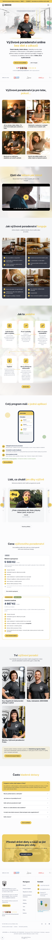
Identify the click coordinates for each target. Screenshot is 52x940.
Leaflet (39, 910)
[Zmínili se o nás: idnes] (19, 77)
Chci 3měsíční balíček (11, 635)
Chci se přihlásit (8, 462)
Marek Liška (15, 923)
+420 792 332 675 (44, 885)
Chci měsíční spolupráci (12, 591)
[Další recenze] (50, 505)
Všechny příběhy (26, 526)
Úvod (24, 885)
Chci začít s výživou (26, 854)
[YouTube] (49, 924)
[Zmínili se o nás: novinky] (32, 77)
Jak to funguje (33, 62)
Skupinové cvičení (27, 891)
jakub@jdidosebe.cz (45, 889)
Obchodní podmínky (23, 926)
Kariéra (25, 913)
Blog (24, 910)
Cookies (15, 926)
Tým (24, 906)
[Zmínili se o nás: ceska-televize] (44, 77)
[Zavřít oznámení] (48, 1)
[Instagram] (42, 924)
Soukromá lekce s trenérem (27, 895)
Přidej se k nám (6, 905)
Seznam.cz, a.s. (45, 910)
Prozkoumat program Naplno (13, 756)
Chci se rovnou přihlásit (20, 62)
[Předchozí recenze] (2, 505)
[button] (26, 197)
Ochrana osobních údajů (7, 926)
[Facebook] (45, 924)
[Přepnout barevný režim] (2, 937)
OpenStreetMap (40, 911)
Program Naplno (27, 888)
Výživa (24, 900)
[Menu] (48, 5)
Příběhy (25, 903)
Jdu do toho (26, 386)
